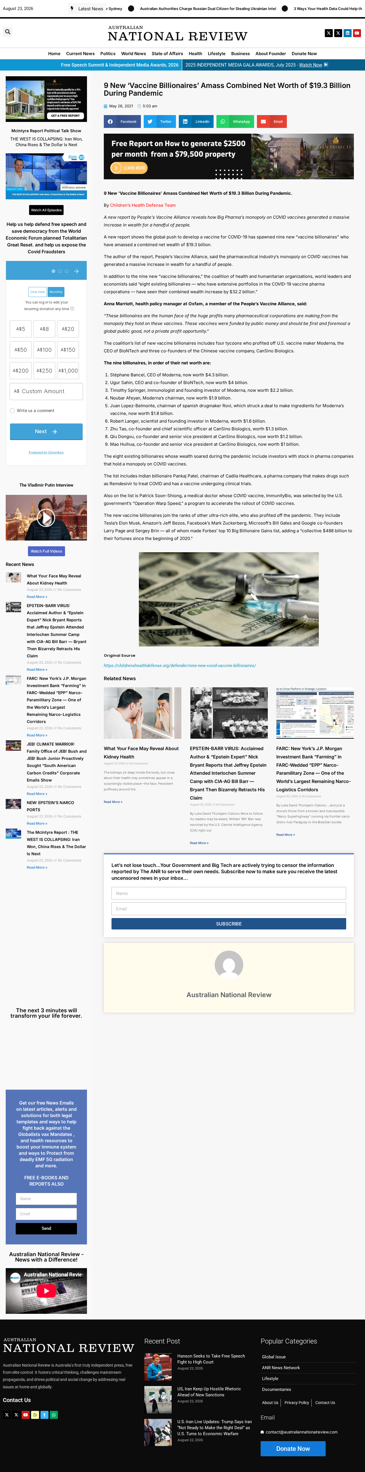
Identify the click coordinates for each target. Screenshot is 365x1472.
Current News (80, 53)
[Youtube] (26, 1415)
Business (240, 53)
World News (133, 53)
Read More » (37, 597)
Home (54, 53)
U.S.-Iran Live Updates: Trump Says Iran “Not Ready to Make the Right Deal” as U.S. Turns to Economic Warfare (214, 1427)
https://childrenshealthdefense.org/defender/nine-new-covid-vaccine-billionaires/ (180, 665)
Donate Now (304, 53)
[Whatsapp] (54, 1415)
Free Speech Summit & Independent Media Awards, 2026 (120, 65)
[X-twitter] (329, 33)
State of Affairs (167, 53)
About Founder (271, 53)
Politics (107, 53)
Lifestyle (217, 53)
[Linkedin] (348, 33)
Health (195, 53)
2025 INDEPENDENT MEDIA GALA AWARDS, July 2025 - (253, 65)
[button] (7, 32)
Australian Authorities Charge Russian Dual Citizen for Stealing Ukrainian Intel (164, 8)
